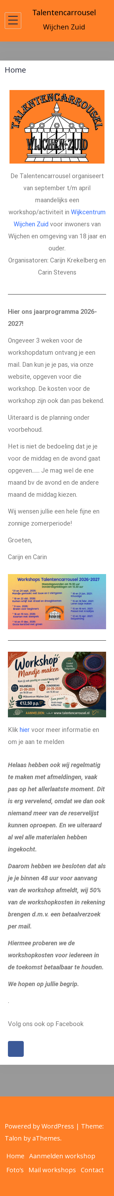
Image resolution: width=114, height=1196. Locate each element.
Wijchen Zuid (31, 224)
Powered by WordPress (39, 1126)
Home (15, 1156)
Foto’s (15, 1170)
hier (25, 730)
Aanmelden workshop (62, 1156)
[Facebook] (16, 1049)
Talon (13, 1138)
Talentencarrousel (64, 12)
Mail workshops (52, 1170)
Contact (92, 1170)
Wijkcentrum (88, 212)
